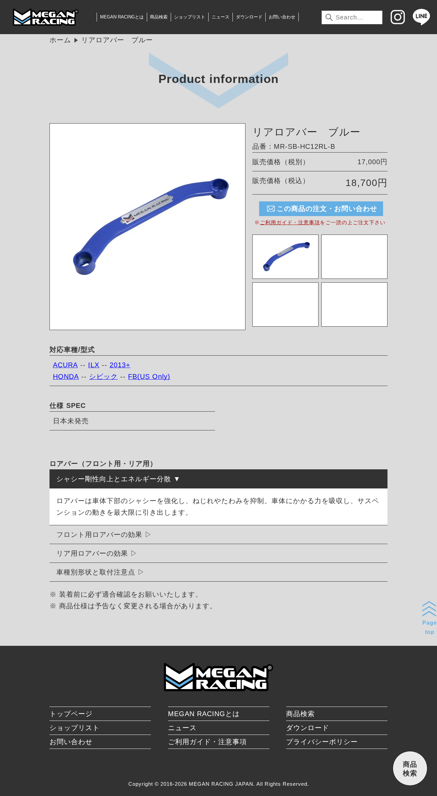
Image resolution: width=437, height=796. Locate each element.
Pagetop (429, 627)
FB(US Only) (149, 376)
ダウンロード (249, 16)
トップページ (71, 713)
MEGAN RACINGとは (122, 16)
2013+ (120, 365)
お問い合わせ (282, 16)
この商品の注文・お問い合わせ (327, 208)
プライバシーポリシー (322, 741)
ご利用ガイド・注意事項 (290, 222)
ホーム (60, 40)
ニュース (220, 16)
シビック (103, 376)
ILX (93, 365)
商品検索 (159, 16)
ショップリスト (189, 16)
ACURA (65, 365)
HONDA (66, 376)
